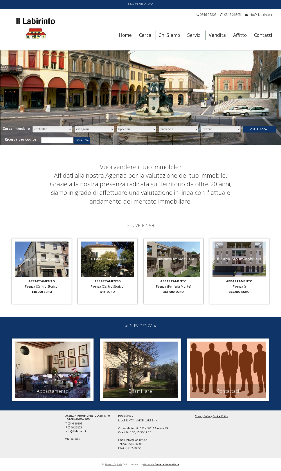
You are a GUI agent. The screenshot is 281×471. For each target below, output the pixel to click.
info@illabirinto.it (260, 15)
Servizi (194, 35)
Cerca (145, 35)
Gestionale (161, 464)
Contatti (263, 35)
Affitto (240, 35)
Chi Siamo (169, 35)
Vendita (217, 35)
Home (125, 35)
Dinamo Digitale (113, 464)
